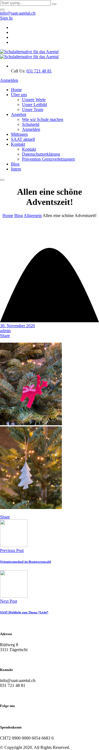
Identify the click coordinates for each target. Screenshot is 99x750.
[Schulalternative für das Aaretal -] (29, 54)
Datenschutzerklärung (41, 154)
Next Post (8, 601)
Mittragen (19, 134)
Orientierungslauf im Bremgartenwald (25, 561)
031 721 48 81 (39, 71)
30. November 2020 (17, 325)
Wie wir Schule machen (42, 119)
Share (5, 335)
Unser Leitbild (34, 104)
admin (5, 330)
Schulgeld (30, 124)
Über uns (19, 94)
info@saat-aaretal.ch (17, 13)
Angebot (18, 114)
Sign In (6, 18)
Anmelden (9, 80)
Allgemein (33, 215)
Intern (16, 169)
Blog (15, 164)
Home (16, 89)
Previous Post (12, 550)
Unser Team (32, 109)
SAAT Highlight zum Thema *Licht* (24, 612)
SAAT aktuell (23, 139)
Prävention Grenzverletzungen (48, 159)
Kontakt (18, 144)
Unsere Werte (34, 99)
